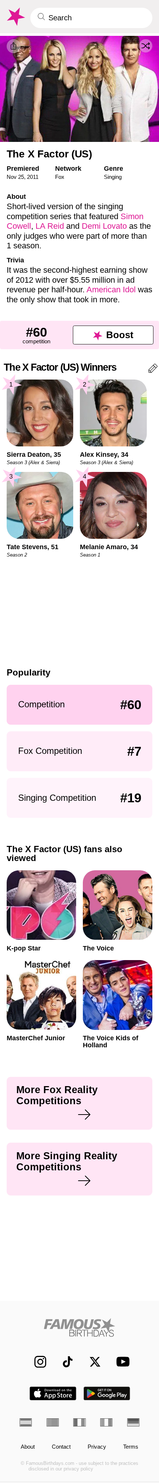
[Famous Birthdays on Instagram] (36, 1362)
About (28, 1446)
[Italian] (106, 1422)
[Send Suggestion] (153, 369)
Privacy (97, 1446)
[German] (133, 1422)
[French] (79, 1422)
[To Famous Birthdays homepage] (15, 16)
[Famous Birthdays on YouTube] (120, 1362)
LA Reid (49, 226)
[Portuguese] (53, 1422)
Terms (130, 1446)
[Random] (145, 45)
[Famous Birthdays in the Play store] (107, 1393)
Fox (59, 177)
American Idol (111, 289)
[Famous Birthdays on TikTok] (64, 1362)
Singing (113, 177)
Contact (61, 1446)
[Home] (79, 1327)
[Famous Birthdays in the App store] (53, 1393)
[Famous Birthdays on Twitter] (91, 1362)
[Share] (14, 46)
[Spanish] (26, 1422)
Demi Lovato (104, 226)
